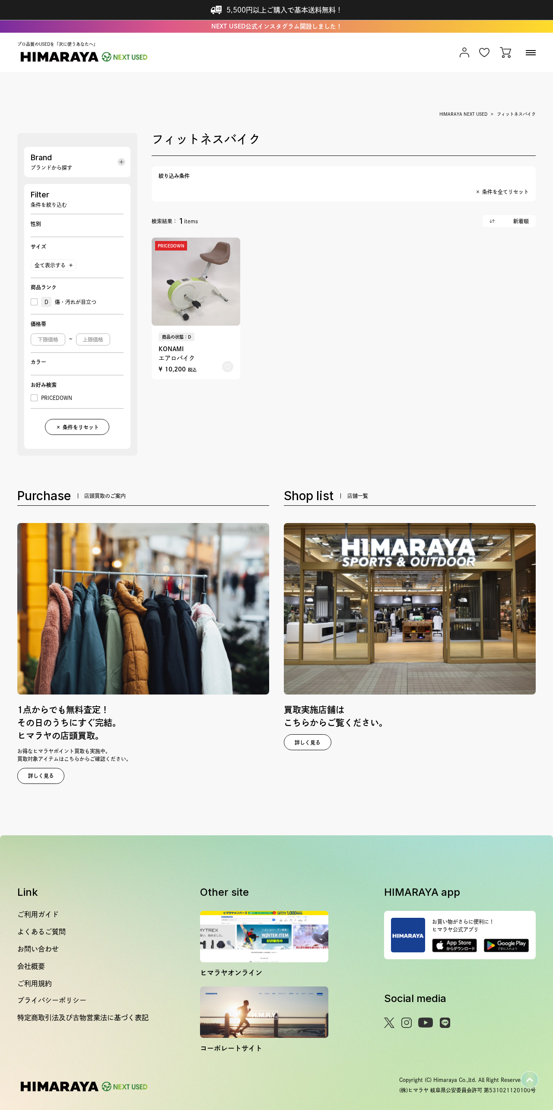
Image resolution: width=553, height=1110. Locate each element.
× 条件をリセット (77, 427)
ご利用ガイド (38, 914)
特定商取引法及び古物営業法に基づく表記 (83, 1017)
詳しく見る (41, 775)
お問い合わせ (38, 948)
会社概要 (31, 966)
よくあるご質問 (41, 931)
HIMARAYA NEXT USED (463, 114)
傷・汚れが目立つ (70, 301)
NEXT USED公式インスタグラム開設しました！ (276, 26)
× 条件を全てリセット (502, 191)
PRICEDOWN (56, 397)
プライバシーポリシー (51, 1000)
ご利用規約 (34, 983)
